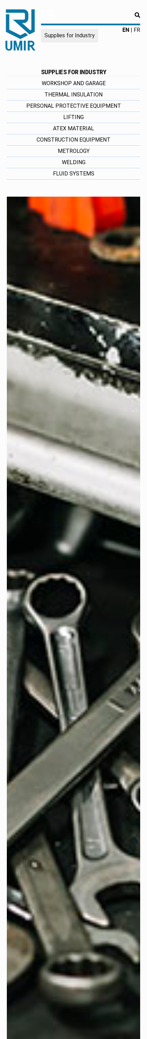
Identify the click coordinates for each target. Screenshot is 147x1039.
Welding (73, 162)
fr (137, 30)
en (125, 30)
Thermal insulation (73, 94)
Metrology (74, 151)
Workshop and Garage (74, 83)
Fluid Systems (73, 173)
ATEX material (73, 128)
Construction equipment (73, 139)
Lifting (73, 117)
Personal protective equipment (73, 106)
